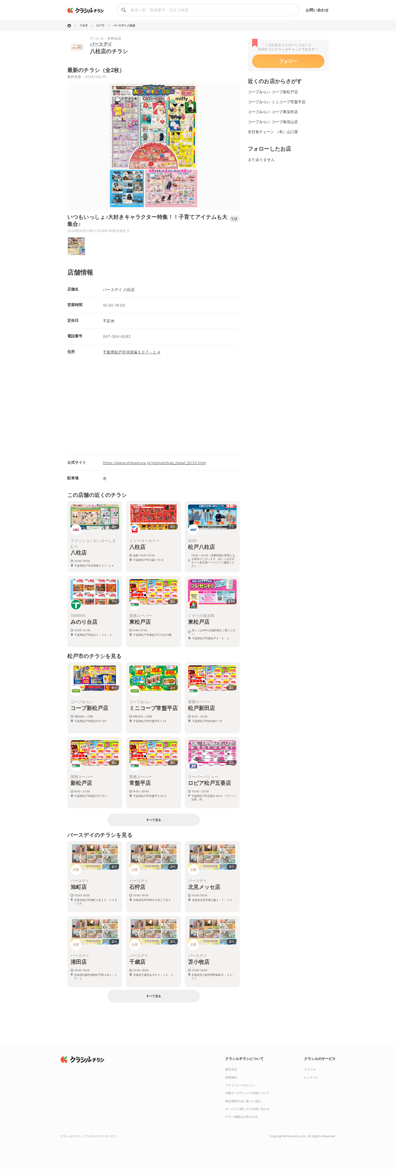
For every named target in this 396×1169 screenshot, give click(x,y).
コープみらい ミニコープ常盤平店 (276, 101)
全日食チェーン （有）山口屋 (273, 131)
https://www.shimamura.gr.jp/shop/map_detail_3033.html (154, 462)
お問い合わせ (317, 10)
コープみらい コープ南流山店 (273, 121)
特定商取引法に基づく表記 (243, 1101)
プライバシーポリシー (240, 1085)
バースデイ (101, 44)
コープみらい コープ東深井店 (273, 111)
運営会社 (231, 1069)
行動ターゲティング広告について (247, 1093)
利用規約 (231, 1077)
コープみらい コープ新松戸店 (273, 91)
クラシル (310, 1069)
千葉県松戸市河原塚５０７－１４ (132, 352)
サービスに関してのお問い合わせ (247, 1109)
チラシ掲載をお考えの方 (241, 1117)
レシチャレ (311, 1077)
